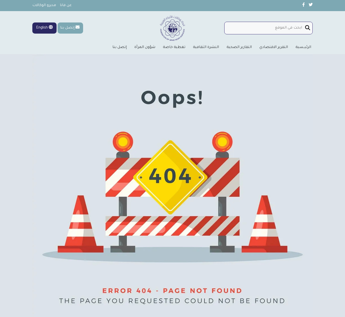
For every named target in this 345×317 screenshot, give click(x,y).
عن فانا (66, 6)
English (42, 28)
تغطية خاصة (174, 47)
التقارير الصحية (239, 47)
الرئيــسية (303, 47)
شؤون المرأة (144, 47)
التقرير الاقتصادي (273, 47)
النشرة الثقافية (206, 47)
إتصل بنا (67, 28)
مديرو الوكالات (44, 6)
